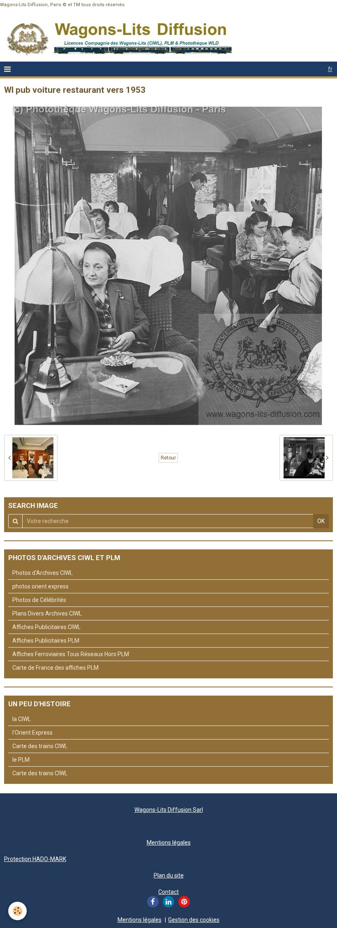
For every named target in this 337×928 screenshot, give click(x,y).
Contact (168, 892)
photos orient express (40, 586)
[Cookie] (17, 911)
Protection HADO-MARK (35, 859)
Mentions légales (169, 842)
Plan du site (169, 875)
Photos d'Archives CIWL (42, 573)
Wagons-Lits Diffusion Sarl (168, 809)
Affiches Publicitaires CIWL (46, 627)
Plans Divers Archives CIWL (47, 613)
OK (321, 521)
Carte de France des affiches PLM (55, 667)
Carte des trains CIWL (39, 746)
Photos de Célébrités (39, 600)
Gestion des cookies (193, 920)
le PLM (21, 759)
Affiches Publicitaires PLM (45, 640)
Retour (168, 458)
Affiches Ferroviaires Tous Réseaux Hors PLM (70, 654)
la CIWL (21, 719)
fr (330, 69)
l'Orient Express (32, 732)
